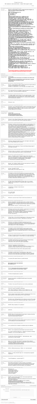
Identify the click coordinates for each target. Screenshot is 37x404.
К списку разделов (33, 73)
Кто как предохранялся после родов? (15, 114)
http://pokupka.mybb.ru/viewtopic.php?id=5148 (20, 268)
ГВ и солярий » (33, 399)
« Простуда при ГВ (4, 399)
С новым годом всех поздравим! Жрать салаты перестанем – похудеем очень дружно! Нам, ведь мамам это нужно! (21, 80)
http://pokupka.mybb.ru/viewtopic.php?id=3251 (16, 343)
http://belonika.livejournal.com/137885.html (15, 381)
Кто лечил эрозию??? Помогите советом (15, 115)
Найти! (33, 5)
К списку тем (3, 73)
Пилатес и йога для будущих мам (14, 113)
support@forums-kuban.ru (11, 402)
